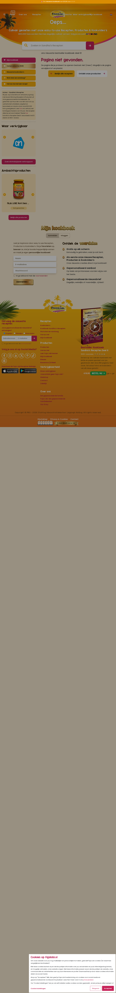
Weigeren (95, 988)
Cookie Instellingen (38, 988)
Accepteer (108, 988)
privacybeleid (88, 980)
